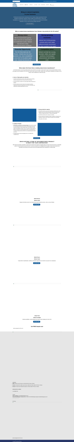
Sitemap (14, 440)
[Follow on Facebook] (13, 398)
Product (31, 4)
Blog (39, 4)
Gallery (35, 4)
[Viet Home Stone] (15, 5)
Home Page (21, 4)
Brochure (43, 4)
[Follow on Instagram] (15, 398)
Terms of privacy (22, 440)
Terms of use (17, 440)
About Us (26, 4)
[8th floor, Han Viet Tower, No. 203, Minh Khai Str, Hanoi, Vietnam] (57, 1)
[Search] (20, 1)
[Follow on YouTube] (18, 398)
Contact (47, 4)
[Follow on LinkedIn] (16, 398)
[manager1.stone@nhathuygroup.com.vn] (59, 1)
